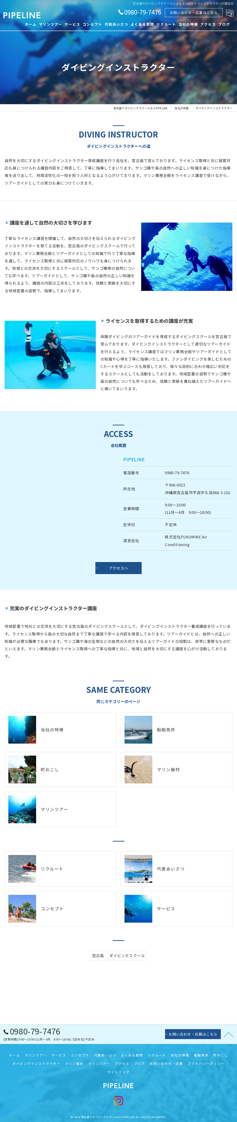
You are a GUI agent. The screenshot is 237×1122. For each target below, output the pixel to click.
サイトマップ (118, 1072)
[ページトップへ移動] (229, 1034)
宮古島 (98, 955)
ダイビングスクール (127, 955)
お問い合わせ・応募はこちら (194, 12)
